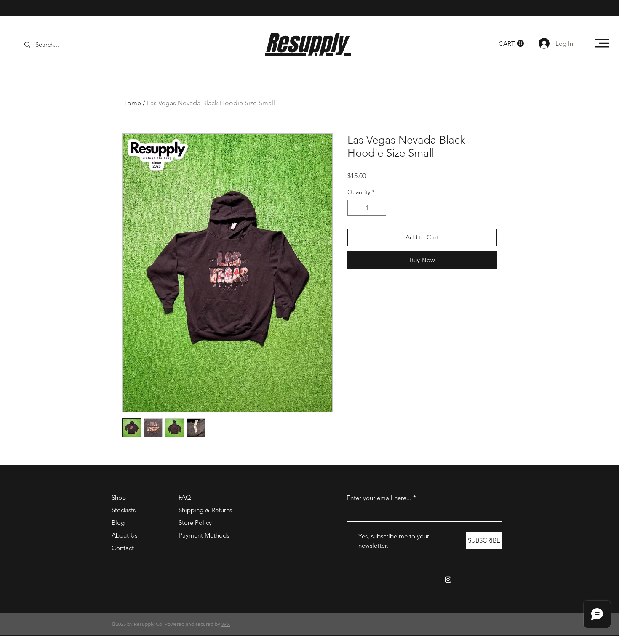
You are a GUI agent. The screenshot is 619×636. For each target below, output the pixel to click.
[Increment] (379, 207)
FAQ (185, 497)
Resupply (308, 43)
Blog (118, 523)
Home (131, 103)
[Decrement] (354, 207)
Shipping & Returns (205, 510)
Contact (123, 548)
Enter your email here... (381, 498)
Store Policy (195, 523)
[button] (511, 43)
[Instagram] (448, 579)
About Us (124, 535)
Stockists (124, 510)
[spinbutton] (366, 207)
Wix (225, 624)
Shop (119, 497)
